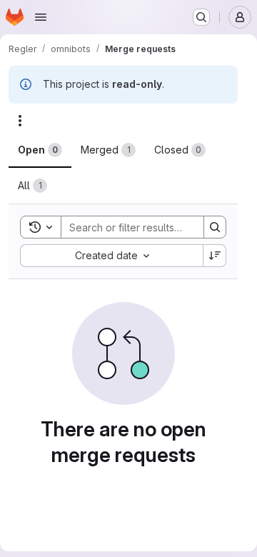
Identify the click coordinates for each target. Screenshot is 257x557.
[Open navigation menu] (40, 17)
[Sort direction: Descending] (214, 255)
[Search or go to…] (201, 17)
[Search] (214, 227)
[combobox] (111, 255)
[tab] (40, 150)
